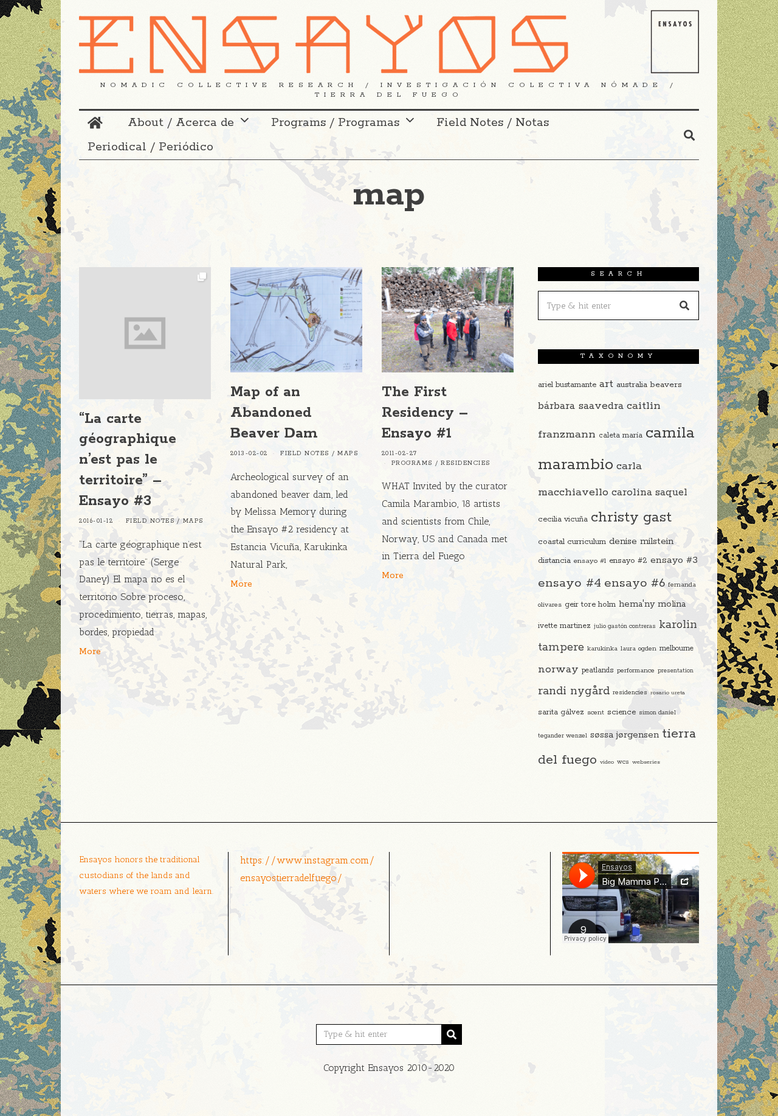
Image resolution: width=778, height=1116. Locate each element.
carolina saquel (649, 492)
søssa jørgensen (624, 735)
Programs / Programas (335, 122)
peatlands (598, 670)
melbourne (676, 648)
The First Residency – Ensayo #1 (425, 412)
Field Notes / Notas (492, 122)
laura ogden (638, 648)
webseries (646, 762)
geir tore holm (590, 604)
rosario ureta (667, 692)
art (606, 384)
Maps (193, 521)
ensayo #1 (590, 560)
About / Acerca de (181, 122)
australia (631, 385)
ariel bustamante (567, 385)
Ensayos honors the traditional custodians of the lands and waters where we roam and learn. (146, 875)
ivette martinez (564, 625)
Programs (412, 463)
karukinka (602, 648)
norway (558, 669)
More (90, 651)
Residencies (466, 463)
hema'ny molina (652, 604)
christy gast (631, 517)
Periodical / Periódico (150, 147)
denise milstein (641, 541)
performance (636, 670)
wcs (623, 762)
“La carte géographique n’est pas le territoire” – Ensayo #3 (127, 460)
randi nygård (574, 691)
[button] (684, 305)
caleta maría (620, 435)
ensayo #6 (634, 583)
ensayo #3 (674, 560)
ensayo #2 (628, 561)
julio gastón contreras (625, 626)
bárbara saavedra (581, 406)
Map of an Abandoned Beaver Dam (273, 412)
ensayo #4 (569, 583)
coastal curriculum (572, 542)
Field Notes (150, 521)
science (621, 712)
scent (595, 712)
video (607, 762)
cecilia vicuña (563, 519)
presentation (676, 671)
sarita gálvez (561, 712)
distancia (554, 561)
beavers (666, 384)
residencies (630, 692)
